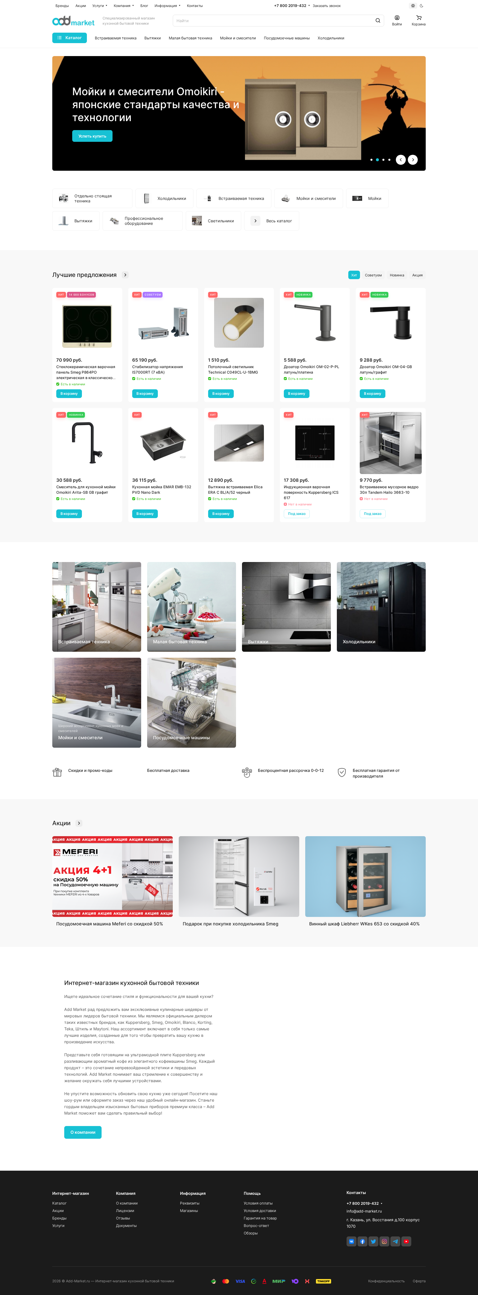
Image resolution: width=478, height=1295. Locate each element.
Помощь (252, 1193)
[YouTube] (406, 1241)
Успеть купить (92, 136)
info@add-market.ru (364, 1211)
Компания (125, 1193)
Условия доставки (260, 1210)
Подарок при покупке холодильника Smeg (230, 923)
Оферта (419, 1281)
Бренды (59, 1218)
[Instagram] (384, 1241)
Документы (126, 1225)
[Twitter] (373, 1241)
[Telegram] (395, 1241)
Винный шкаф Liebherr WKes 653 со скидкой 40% (364, 923)
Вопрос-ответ (256, 1225)
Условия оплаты (258, 1203)
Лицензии (125, 1210)
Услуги (58, 1225)
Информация (193, 1193)
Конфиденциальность (386, 1281)
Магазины (189, 1210)
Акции (58, 1210)
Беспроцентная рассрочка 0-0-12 (291, 770)
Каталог (59, 1203)
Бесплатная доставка (168, 770)
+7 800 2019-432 (290, 5)
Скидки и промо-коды (90, 770)
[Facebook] (362, 1241)
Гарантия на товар (260, 1218)
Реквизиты (189, 1203)
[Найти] (378, 20)
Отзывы (123, 1218)
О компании (82, 1132)
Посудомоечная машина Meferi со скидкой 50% (109, 923)
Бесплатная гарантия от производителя (376, 773)
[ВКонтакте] (352, 1241)
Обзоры (251, 1233)
